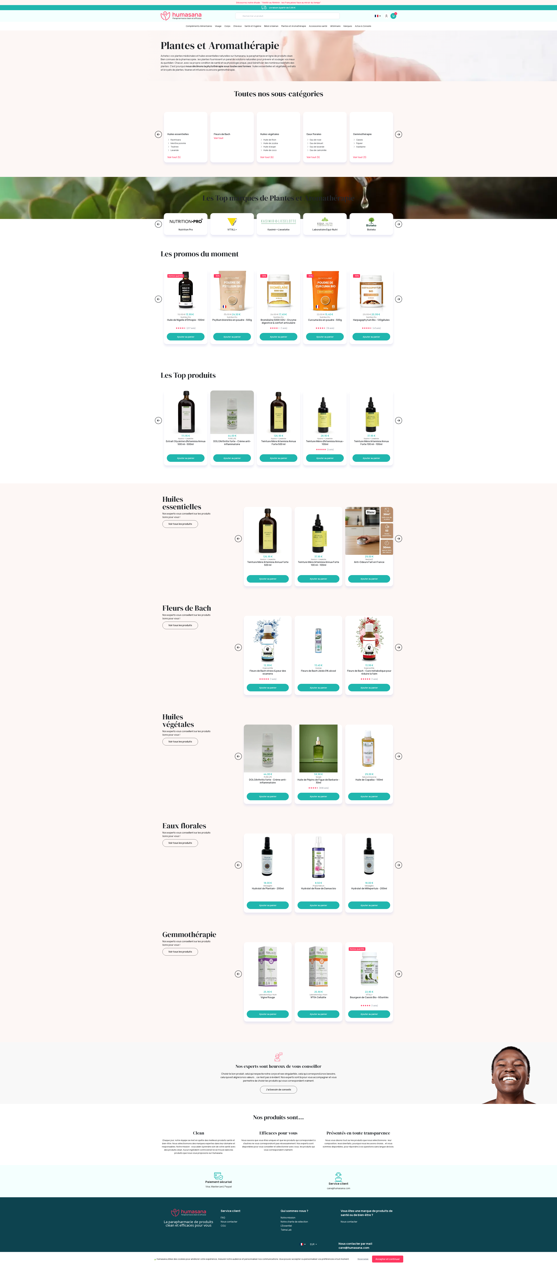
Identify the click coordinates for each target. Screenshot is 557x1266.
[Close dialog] (331, 598)
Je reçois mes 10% (307, 645)
